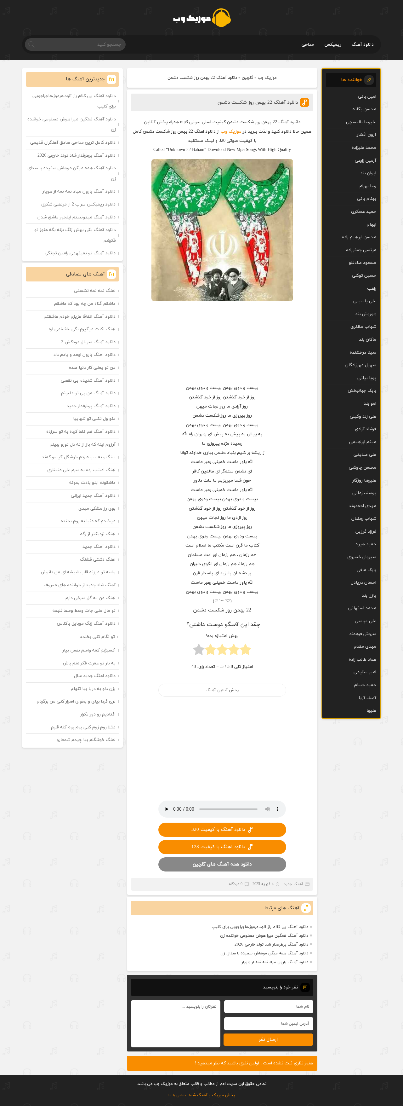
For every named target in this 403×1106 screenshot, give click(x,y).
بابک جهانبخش (362, 391)
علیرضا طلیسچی (361, 122)
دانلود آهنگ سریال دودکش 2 (88, 342)
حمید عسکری (363, 212)
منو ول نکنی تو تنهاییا (94, 419)
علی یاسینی (364, 301)
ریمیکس (332, 45)
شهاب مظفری (363, 327)
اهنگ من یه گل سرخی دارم (90, 598)
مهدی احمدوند (362, 506)
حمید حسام (365, 685)
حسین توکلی (364, 276)
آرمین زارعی (365, 161)
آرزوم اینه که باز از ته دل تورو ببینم (83, 445)
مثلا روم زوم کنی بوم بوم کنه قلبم (83, 727)
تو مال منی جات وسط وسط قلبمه (84, 611)
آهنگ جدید (293, 884)
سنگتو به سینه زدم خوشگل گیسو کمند (79, 457)
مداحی (308, 45)
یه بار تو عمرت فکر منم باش (89, 663)
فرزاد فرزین (365, 532)
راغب (371, 289)
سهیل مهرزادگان (360, 365)
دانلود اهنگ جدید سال (95, 676)
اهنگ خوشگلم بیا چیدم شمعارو (86, 740)
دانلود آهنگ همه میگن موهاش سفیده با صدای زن (264, 953)
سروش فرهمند (362, 634)
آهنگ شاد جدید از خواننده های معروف (80, 585)
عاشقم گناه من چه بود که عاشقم (85, 304)
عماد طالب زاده (362, 660)
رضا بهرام (368, 186)
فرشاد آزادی (365, 429)
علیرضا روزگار (364, 481)
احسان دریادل (363, 583)
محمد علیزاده (364, 148)
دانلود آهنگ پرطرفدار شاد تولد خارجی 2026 (271, 944)
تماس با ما (177, 1095)
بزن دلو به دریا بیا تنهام (93, 689)
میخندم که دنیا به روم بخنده (88, 521)
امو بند (370, 404)
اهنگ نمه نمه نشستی (95, 291)
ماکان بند (367, 340)
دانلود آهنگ (363, 45)
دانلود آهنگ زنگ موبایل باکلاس (86, 624)
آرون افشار (366, 135)
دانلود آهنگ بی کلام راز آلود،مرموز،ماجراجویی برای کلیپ (260, 927)
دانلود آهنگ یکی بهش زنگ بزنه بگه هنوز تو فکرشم (75, 235)
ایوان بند (368, 173)
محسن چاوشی (362, 468)
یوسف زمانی (364, 493)
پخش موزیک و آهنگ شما (212, 1095)
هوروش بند (365, 314)
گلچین (247, 78)
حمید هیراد (365, 544)
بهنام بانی (366, 199)
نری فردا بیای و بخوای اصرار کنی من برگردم (76, 701)
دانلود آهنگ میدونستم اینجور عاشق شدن (76, 217)
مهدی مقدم (365, 647)
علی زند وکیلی (363, 417)
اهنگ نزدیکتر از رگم (98, 534)
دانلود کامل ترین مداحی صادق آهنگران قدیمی (73, 143)
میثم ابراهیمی (362, 442)
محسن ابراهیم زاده (359, 237)
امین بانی (367, 97)
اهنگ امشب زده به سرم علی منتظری (81, 470)
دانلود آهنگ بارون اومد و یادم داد (85, 355)
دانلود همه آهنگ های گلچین (222, 864)
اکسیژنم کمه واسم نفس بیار (89, 650)
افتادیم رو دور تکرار (98, 714)
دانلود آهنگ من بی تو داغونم (88, 393)
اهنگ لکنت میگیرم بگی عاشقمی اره (82, 329)
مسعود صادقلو (362, 263)
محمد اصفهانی (362, 608)
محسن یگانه (364, 109)
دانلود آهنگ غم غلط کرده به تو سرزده (81, 432)
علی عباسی (365, 621)
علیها (371, 711)
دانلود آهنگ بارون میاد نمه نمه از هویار (274, 962)
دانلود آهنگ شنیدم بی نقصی (88, 381)
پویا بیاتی (366, 378)
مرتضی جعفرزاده (361, 250)
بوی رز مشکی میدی (97, 509)
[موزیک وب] (202, 17)
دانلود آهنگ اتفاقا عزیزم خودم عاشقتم (80, 317)
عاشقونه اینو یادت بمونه (92, 483)
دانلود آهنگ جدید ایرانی (93, 496)
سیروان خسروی (361, 557)
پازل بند (369, 596)
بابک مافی (366, 570)
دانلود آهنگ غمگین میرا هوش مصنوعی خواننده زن (264, 936)
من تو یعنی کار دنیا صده (92, 368)
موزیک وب (267, 78)
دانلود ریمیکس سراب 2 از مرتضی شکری (78, 204)
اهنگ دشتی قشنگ (98, 560)
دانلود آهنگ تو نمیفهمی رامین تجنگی (80, 253)
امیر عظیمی (365, 672)
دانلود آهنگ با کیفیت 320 (218, 829)
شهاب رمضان (363, 519)
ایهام (371, 225)
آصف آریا (367, 698)
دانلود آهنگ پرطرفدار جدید (91, 406)
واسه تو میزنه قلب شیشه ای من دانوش (78, 572)
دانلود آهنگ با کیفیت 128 (218, 847)
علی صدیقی (365, 455)
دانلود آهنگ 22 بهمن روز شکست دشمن (258, 102)
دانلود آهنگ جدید (99, 547)
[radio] (245, 651)
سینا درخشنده (363, 353)
